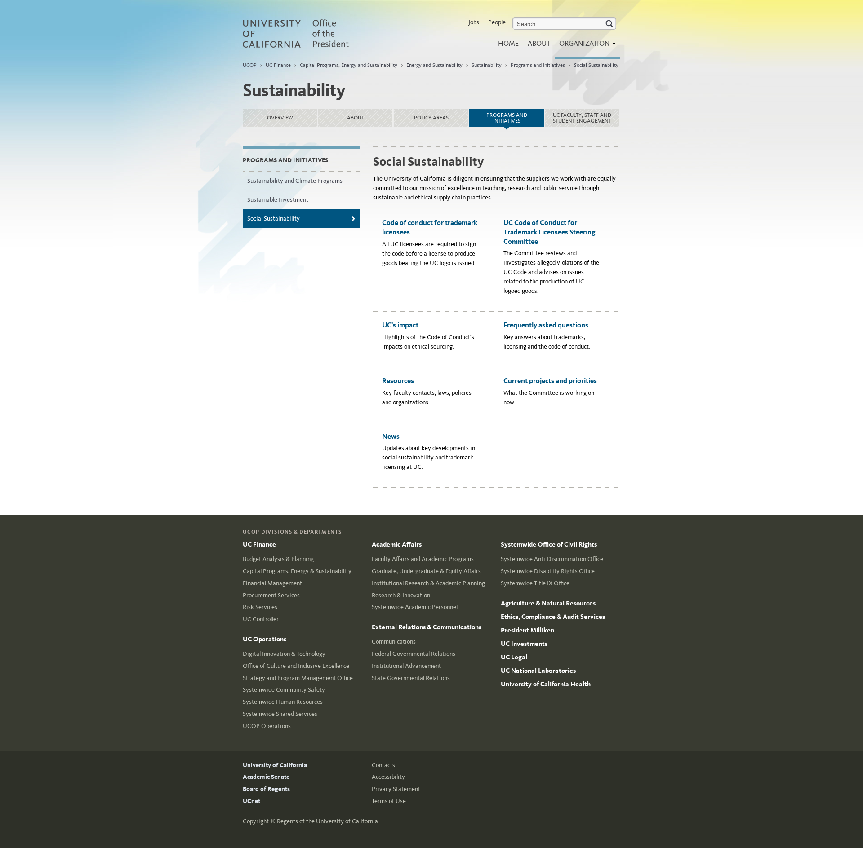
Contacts (383, 765)
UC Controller (261, 619)
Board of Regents (266, 789)
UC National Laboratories (538, 671)
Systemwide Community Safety (284, 689)
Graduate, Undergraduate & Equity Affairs (426, 571)
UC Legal (514, 657)
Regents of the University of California (327, 821)
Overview (280, 118)
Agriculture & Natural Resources (548, 603)
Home (508, 43)
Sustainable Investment (277, 199)
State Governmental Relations (411, 678)
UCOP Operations (267, 726)
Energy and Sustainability (434, 65)
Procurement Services (271, 595)
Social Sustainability (596, 65)
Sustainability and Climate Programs (295, 181)
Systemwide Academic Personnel (415, 607)
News (391, 436)
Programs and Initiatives (538, 65)
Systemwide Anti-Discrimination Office (552, 559)
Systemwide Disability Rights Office (548, 571)
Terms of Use (389, 801)
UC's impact (400, 325)
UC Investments (524, 644)
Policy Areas (431, 118)
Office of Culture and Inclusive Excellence (296, 666)
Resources (398, 380)
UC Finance (278, 65)
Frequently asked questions (545, 325)
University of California (275, 765)
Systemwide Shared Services (280, 714)
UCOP (250, 65)
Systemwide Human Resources (283, 702)
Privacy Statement (396, 789)
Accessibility (388, 777)
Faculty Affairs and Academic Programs (423, 559)
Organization (585, 43)
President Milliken (527, 630)
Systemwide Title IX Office (535, 583)
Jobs (473, 22)
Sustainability (487, 65)
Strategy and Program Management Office (298, 678)
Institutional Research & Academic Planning (428, 583)
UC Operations (264, 639)
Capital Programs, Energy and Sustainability (348, 65)
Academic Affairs (397, 544)
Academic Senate (266, 777)
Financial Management (272, 583)
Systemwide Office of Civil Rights (549, 544)
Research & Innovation (401, 595)
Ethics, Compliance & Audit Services (553, 617)
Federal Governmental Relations (413, 654)
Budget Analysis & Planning (278, 559)
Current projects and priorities (550, 380)
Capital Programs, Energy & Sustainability (297, 571)
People (497, 22)
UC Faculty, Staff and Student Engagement (582, 118)
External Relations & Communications (426, 627)
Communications (394, 641)
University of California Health (546, 684)
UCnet (251, 801)
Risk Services (260, 607)
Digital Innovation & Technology (284, 654)
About (539, 43)
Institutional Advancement (406, 666)
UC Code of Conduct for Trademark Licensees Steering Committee (549, 232)
